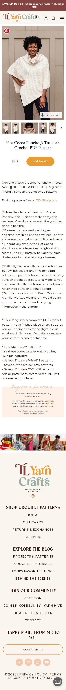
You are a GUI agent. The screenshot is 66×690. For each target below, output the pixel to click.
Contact (33, 620)
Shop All (33, 515)
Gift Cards (33, 522)
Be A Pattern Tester (33, 613)
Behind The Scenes (33, 578)
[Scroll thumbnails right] (61, 128)
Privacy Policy (33, 674)
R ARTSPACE (47, 678)
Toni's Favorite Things (33, 571)
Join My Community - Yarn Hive (33, 605)
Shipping (33, 537)
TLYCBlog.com (46, 200)
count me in (33, 649)
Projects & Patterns (33, 556)
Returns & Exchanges (33, 529)
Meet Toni (33, 598)
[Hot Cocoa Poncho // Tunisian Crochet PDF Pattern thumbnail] (6, 128)
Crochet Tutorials (33, 564)
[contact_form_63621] (57, 681)
